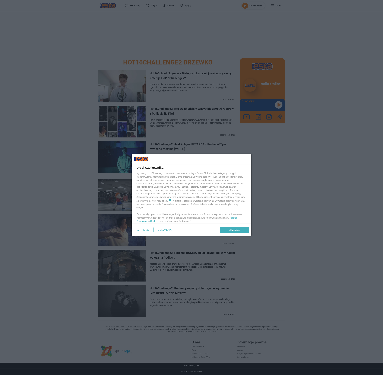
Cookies (154, 221)
